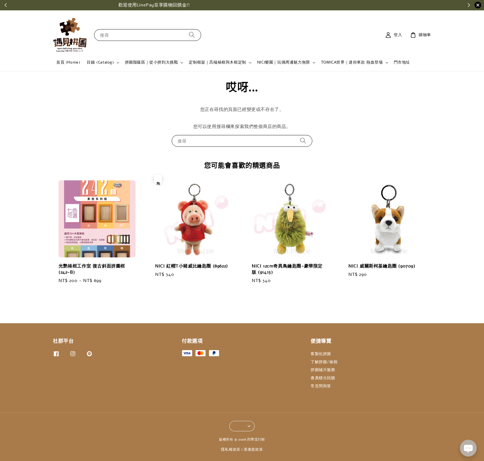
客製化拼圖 (321, 354)
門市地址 (402, 62)
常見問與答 (321, 386)
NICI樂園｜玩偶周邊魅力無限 (283, 62)
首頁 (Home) (68, 62)
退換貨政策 (253, 449)
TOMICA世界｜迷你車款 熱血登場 (352, 62)
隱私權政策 (230, 449)
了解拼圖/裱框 (324, 362)
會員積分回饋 (323, 378)
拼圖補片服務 (323, 369)
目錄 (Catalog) (100, 62)
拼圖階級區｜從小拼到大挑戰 (151, 62)
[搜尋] (192, 34)
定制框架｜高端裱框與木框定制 (217, 62)
